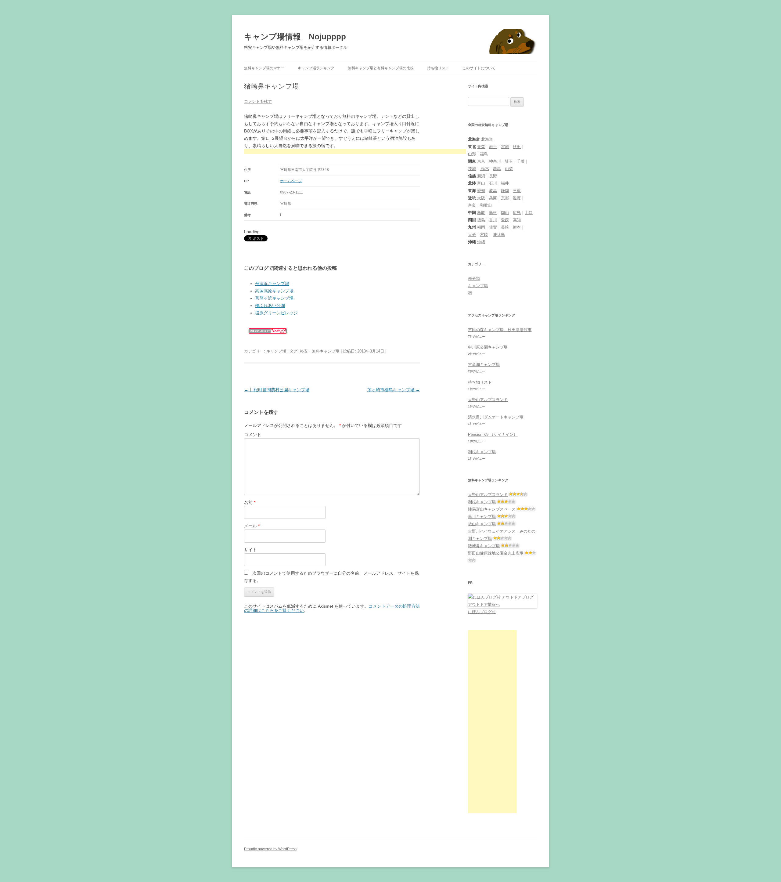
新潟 (480, 176)
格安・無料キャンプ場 (320, 351)
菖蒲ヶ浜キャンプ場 (274, 298)
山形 (472, 154)
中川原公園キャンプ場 (488, 347)
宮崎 (484, 234)
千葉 (521, 161)
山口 (529, 212)
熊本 (517, 227)
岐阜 (493, 190)
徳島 (481, 220)
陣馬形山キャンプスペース (492, 509)
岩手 (493, 146)
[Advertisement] (355, 152)
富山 (481, 183)
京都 (505, 198)
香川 (493, 220)
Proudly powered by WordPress (270, 849)
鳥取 (481, 212)
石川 (493, 183)
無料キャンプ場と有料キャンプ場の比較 (381, 68)
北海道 (487, 139)
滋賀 (517, 198)
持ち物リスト (438, 68)
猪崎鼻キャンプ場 (484, 546)
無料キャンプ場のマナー (264, 68)
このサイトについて (478, 68)
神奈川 (495, 161)
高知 (517, 220)
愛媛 (505, 220)
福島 (484, 154)
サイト (250, 549)
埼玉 (509, 161)
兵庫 (493, 198)
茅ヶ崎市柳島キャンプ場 (393, 389)
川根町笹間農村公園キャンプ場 (276, 389)
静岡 (505, 190)
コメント (252, 434)
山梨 (509, 168)
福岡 (481, 227)
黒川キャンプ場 (482, 516)
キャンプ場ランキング (316, 68)
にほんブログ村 (482, 611)
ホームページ (291, 181)
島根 (493, 212)
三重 (517, 190)
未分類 (474, 278)
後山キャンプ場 (482, 524)
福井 (505, 183)
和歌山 (486, 205)
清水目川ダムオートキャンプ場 (496, 417)
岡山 (505, 212)
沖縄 (481, 242)
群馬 (497, 168)
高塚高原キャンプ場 (274, 290)
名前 (249, 502)
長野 (493, 176)
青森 (481, 146)
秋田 (517, 146)
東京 (481, 161)
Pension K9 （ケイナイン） (492, 434)
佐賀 (493, 227)
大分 (472, 234)
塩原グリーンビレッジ (276, 312)
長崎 (505, 227)
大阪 (480, 198)
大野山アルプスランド (488, 399)
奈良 (472, 205)
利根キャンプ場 (482, 452)
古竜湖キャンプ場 (484, 364)
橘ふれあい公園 (270, 305)
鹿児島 (499, 234)
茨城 (472, 168)
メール (252, 525)
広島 (517, 212)
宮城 (505, 146)
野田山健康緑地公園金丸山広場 (496, 553)
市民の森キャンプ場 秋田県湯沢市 (499, 329)
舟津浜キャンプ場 (272, 283)
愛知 (481, 190)
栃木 (484, 168)
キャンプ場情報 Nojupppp (295, 36)
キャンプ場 (276, 351)
